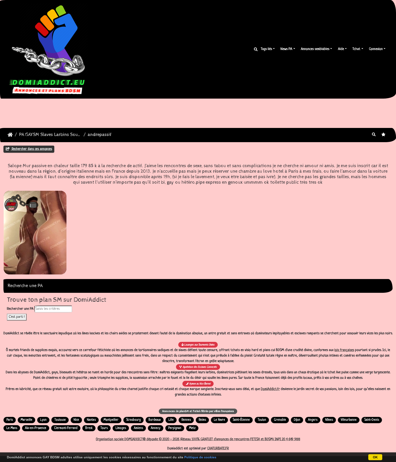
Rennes (186, 420)
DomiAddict (10, 134)
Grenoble (280, 420)
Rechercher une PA (20, 309)
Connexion (376, 49)
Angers (312, 420)
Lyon (43, 420)
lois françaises (344, 350)
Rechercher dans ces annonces (31, 149)
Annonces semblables (315, 49)
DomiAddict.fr (270, 389)
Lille (171, 420)
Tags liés (266, 49)
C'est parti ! (17, 317)
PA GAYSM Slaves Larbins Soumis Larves (50, 134)
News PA (286, 49)
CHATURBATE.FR (218, 449)
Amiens (138, 428)
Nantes (91, 420)
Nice (76, 420)
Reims (202, 420)
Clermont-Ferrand (65, 428)
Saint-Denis (371, 420)
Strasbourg (133, 420)
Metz (192, 428)
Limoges (121, 428)
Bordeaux (154, 420)
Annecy (155, 428)
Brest (89, 428)
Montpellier (111, 420)
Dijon (297, 420)
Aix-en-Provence (35, 428)
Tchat (356, 49)
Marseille (26, 420)
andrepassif (100, 134)
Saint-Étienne (241, 420)
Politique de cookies (200, 457)
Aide (341, 49)
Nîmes (329, 420)
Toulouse (60, 420)
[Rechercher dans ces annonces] (374, 135)
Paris (9, 420)
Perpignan (174, 428)
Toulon (262, 420)
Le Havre (219, 420)
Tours (104, 428)
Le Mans (11, 428)
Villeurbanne (349, 420)
